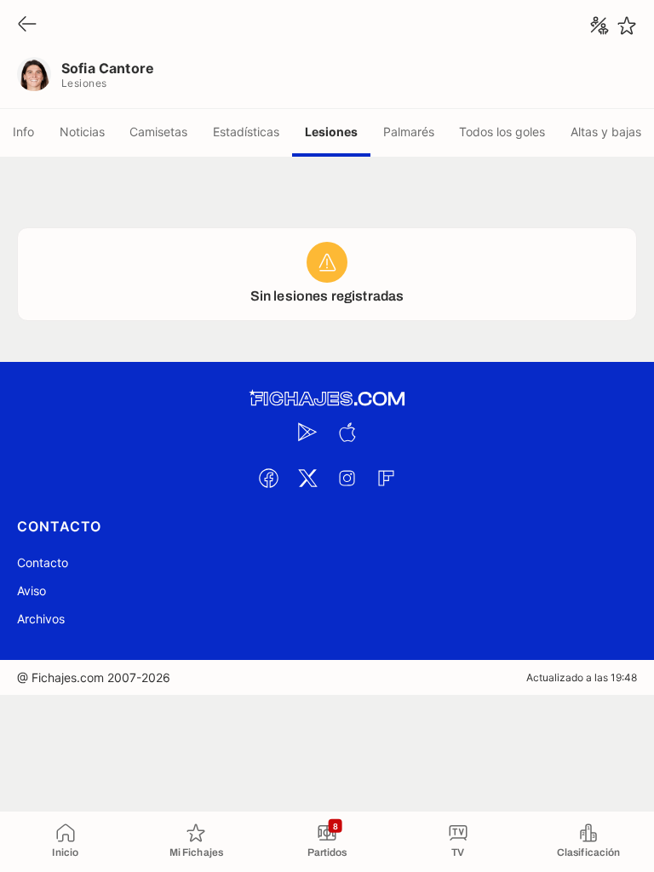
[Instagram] (346, 477)
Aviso (31, 590)
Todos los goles (502, 131)
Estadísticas (246, 131)
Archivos (41, 618)
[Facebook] (268, 477)
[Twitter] (307, 477)
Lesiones (331, 131)
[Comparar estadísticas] (599, 25)
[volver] (27, 25)
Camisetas (158, 131)
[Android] (307, 432)
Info (23, 131)
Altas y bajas (606, 131)
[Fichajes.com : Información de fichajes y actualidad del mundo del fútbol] (327, 399)
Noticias (82, 131)
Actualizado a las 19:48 (581, 677)
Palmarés (408, 131)
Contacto (42, 562)
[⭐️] (627, 25)
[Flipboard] (386, 477)
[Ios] (346, 432)
